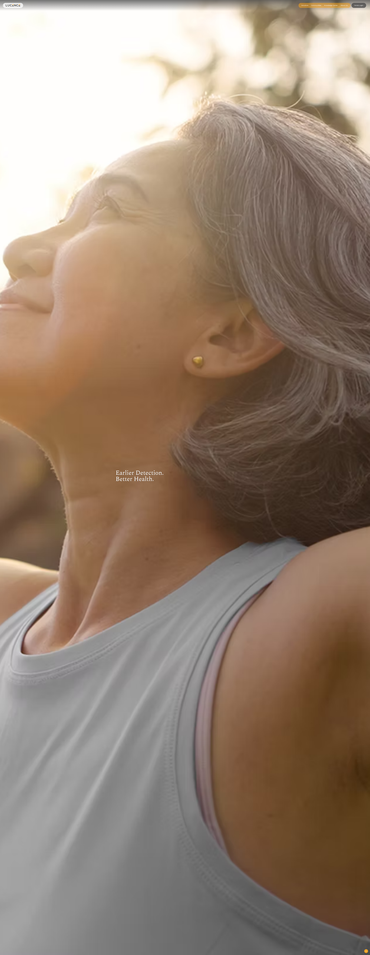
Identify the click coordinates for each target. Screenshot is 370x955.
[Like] (366, 951)
